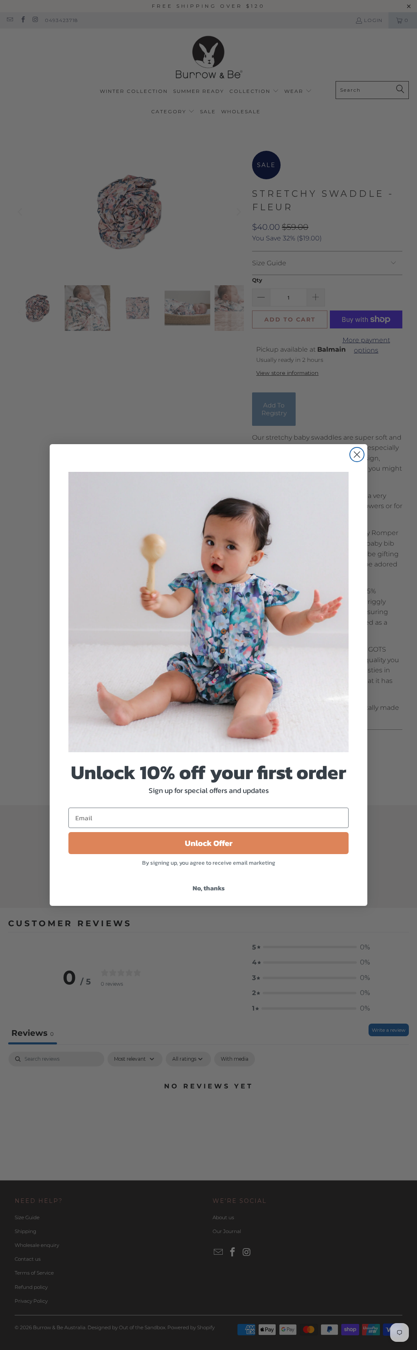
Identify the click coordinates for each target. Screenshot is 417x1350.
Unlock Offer (209, 843)
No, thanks (209, 888)
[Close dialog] (357, 454)
